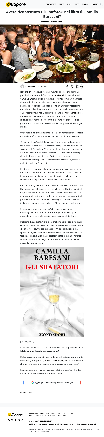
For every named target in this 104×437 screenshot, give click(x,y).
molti (74, 112)
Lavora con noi (68, 413)
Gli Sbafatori (57, 95)
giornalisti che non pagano (55, 360)
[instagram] (22, 420)
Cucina (85, 4)
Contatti (59, 413)
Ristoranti (51, 4)
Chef (77, 4)
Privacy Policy (50, 413)
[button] (67, 86)
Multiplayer (33, 424)
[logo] (16, 4)
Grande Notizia (57, 22)
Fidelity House (62, 424)
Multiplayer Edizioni (88, 424)
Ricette (95, 4)
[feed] (9, 420)
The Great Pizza (74, 424)
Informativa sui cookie (36, 413)
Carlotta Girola (31, 86)
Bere (69, 4)
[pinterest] (19, 420)
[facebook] (15, 420)
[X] (12, 420)
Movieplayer (43, 424)
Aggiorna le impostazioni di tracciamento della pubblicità (48, 415)
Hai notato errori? (26, 393)
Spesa (61, 4)
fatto (67, 112)
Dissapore (45, 22)
